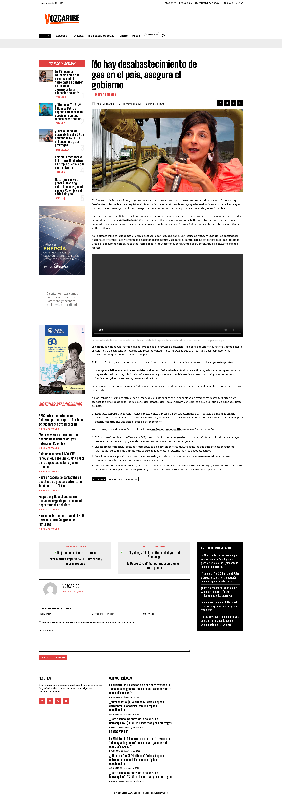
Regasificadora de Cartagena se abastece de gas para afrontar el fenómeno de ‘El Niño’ (61, 481)
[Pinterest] (233, 103)
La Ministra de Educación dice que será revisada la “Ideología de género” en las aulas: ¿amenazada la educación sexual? (69, 82)
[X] (227, 103)
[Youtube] (66, 701)
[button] (163, 35)
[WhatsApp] (240, 103)
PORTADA (60, 198)
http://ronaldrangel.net (72, 591)
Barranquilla (62, 149)
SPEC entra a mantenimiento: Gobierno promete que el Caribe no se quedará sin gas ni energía (61, 420)
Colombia (60, 123)
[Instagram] (50, 701)
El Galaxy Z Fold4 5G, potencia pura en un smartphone (154, 565)
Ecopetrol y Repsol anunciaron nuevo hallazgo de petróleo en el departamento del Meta (60, 500)
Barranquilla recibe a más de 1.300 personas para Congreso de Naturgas (61, 519)
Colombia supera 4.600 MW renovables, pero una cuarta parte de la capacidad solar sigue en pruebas (61, 460)
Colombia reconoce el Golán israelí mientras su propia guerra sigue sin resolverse (69, 162)
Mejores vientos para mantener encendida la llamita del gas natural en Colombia (60, 439)
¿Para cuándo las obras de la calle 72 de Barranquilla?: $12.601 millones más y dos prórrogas (69, 138)
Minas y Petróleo (49, 429)
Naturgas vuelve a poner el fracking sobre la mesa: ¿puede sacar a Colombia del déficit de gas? (69, 187)
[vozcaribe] (94, 104)
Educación (61, 97)
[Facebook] (220, 103)
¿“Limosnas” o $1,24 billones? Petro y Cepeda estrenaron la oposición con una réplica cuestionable (69, 112)
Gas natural (115, 479)
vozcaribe (108, 103)
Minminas (131, 479)
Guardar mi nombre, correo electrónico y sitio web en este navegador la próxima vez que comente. (88, 622)
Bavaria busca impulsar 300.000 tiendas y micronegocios (75, 561)
